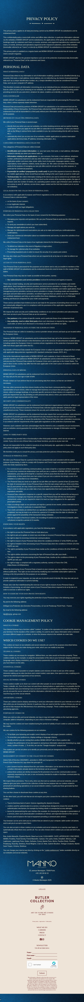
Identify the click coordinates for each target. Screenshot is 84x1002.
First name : (31, 955)
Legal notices (42, 921)
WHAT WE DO (42, 927)
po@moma (8, 614)
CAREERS (42, 930)
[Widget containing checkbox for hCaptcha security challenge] (42, 964)
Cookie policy (49, 921)
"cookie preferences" (51, 850)
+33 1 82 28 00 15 (42, 873)
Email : (29, 958)
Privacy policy (35, 921)
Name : (29, 952)
